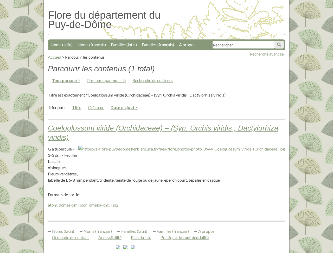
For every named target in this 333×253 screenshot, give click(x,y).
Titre (76, 107)
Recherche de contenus (152, 80)
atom (52, 204)
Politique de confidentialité (185, 237)
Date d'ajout (123, 107)
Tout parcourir (66, 80)
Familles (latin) (124, 44)
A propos (187, 44)
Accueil (54, 56)
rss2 (114, 204)
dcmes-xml (69, 204)
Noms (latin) (61, 44)
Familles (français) (158, 44)
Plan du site (141, 237)
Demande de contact (70, 237)
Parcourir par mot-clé (106, 80)
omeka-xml (99, 204)
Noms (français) (92, 44)
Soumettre (279, 45)
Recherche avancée (267, 53)
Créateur (96, 107)
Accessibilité (109, 237)
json (83, 204)
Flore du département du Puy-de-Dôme (104, 19)
